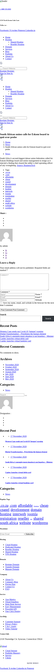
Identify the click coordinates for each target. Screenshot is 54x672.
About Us (9, 56)
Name (38, 294)
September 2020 (12, 369)
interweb (8, 191)
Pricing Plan (10, 584)
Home (7, 37)
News (7, 144)
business (36, 506)
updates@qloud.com (8, 644)
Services (8, 49)
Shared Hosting (16, 42)
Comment (5, 292)
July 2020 (9, 374)
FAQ (7, 589)
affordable (9, 177)
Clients (8, 658)
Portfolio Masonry (12, 653)
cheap (7, 179)
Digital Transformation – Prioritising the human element (23, 334)
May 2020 (9, 379)
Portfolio (8, 54)
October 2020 (11, 367)
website (8, 205)
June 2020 (9, 376)
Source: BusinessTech (26, 165)
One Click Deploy (12, 611)
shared (8, 201)
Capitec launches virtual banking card (15, 341)
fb (6, 250)
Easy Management (13, 606)
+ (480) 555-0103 (5, 9)
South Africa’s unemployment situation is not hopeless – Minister (27, 336)
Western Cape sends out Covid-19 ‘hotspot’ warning (21, 331)
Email (38, 297)
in (6, 255)
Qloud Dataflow (12, 602)
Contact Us (10, 587)
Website (38, 300)
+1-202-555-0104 (7, 641)
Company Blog (11, 582)
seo (31, 519)
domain (8, 186)
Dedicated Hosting (13, 547)
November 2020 (12, 365)
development (10, 184)
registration (9, 196)
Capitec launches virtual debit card (14, 338)
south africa (10, 203)
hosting (8, 189)
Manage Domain (12, 569)
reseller (8, 198)
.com (7, 175)
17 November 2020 (18, 436)
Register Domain (12, 564)
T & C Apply (10, 626)
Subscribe (29, 534)
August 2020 (10, 372)
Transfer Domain (12, 567)
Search (3, 314)
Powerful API (11, 609)
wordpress (9, 208)
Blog (7, 51)
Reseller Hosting (17, 44)
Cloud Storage (11, 651)
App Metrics (10, 599)
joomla (8, 194)
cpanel (8, 182)
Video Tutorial (11, 629)
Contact (8, 59)
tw (6, 253)
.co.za (7, 172)
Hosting (8, 40)
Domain (8, 47)
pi (6, 257)
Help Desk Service (13, 604)
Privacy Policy (11, 624)
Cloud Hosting (11, 545)
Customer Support (12, 622)
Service (8, 655)
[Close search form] (1, 66)
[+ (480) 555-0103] (1, 4)
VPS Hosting (10, 554)
